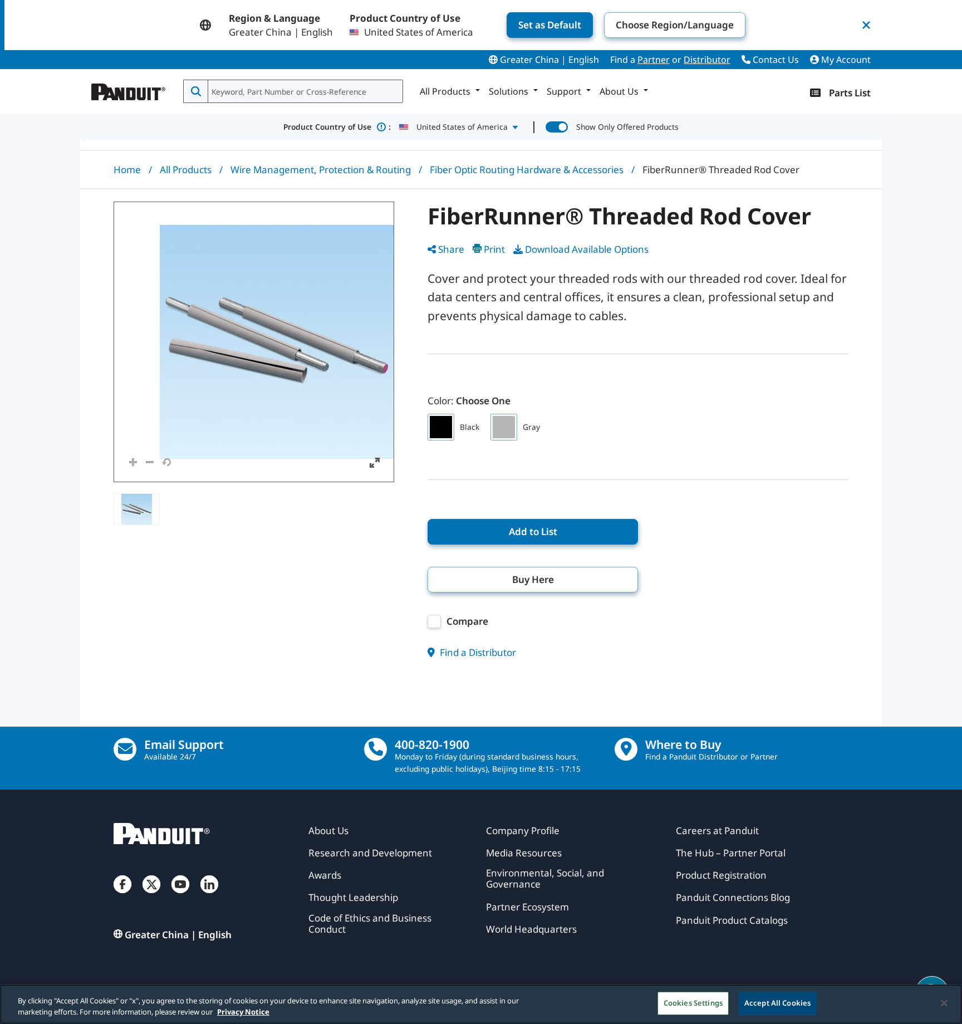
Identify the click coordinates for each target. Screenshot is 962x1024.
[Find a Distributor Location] (626, 749)
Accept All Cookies (777, 1003)
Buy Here (533, 579)
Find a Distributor (477, 652)
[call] (375, 749)
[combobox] (304, 91)
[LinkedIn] (209, 895)
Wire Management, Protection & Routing (320, 169)
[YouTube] (180, 895)
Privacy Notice (243, 1012)
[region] (481, 1004)
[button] (254, 342)
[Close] (944, 1003)
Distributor (707, 59)
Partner (653, 59)
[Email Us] (125, 749)
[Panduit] (128, 89)
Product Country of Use (337, 126)
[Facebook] (122, 895)
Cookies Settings (693, 1003)
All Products (186, 169)
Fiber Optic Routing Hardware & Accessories (527, 169)
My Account (845, 59)
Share (451, 249)
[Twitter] (151, 895)
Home (127, 169)
